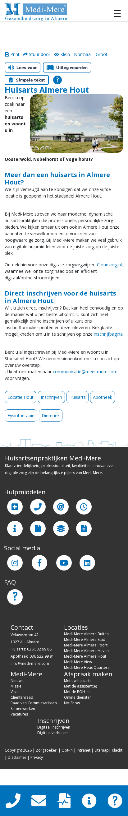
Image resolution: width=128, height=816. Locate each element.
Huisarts (77, 397)
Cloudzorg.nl (109, 265)
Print (14, 54)
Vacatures (19, 714)
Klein (64, 54)
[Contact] (38, 507)
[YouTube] (64, 563)
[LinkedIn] (87, 563)
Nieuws (17, 680)
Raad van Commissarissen (34, 703)
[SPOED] (15, 507)
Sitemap (101, 750)
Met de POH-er (77, 691)
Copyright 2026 (18, 750)
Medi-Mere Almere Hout (85, 656)
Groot (101, 54)
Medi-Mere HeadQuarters (86, 667)
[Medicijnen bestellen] (84, 528)
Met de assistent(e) (80, 686)
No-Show (72, 703)
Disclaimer (17, 757)
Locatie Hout (20, 397)
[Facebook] (39, 563)
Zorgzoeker (46, 750)
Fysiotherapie (20, 415)
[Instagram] (15, 563)
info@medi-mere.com (30, 663)
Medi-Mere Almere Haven (86, 650)
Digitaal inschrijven (53, 727)
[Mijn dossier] (38, 528)
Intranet (83, 750)
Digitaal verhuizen (53, 732)
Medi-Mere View (78, 661)
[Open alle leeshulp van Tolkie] (57, 80)
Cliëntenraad (22, 697)
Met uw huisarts (77, 680)
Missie (16, 686)
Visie (15, 691)
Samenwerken (23, 708)
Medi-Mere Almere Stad (84, 639)
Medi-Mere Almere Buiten (86, 633)
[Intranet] (61, 528)
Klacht (117, 750)
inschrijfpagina (108, 334)
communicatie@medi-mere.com (85, 372)
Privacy (36, 757)
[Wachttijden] (84, 507)
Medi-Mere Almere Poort (85, 645)
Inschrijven (51, 397)
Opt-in (67, 750)
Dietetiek (51, 415)
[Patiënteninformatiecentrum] (15, 528)
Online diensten (78, 697)
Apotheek (102, 397)
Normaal (83, 54)
